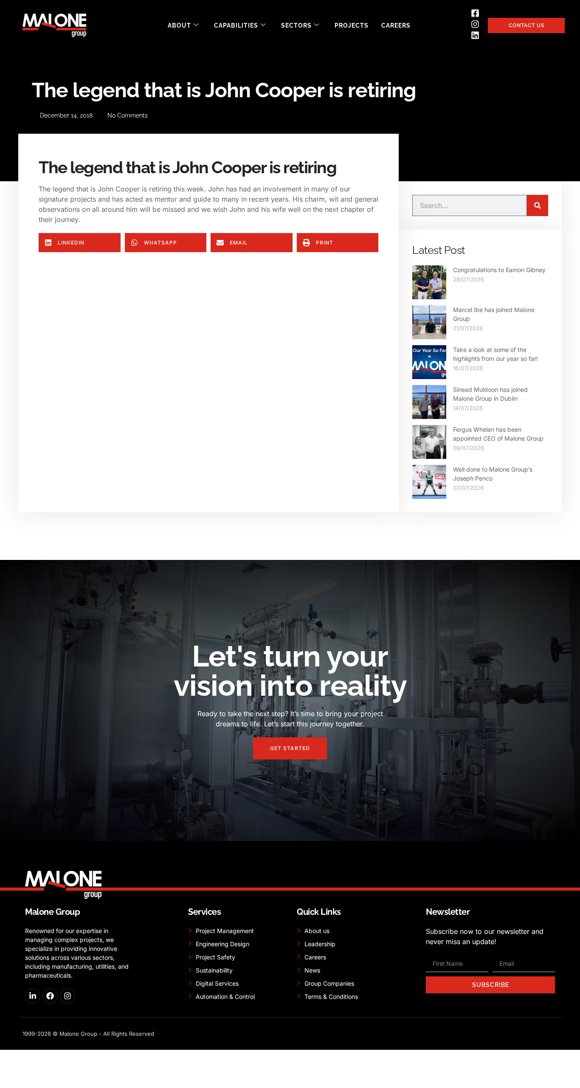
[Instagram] (67, 996)
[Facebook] (50, 996)
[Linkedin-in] (32, 996)
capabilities (236, 25)
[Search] (537, 205)
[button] (80, 242)
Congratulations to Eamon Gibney (499, 269)
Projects (352, 25)
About (179, 25)
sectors (296, 25)
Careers (396, 25)
